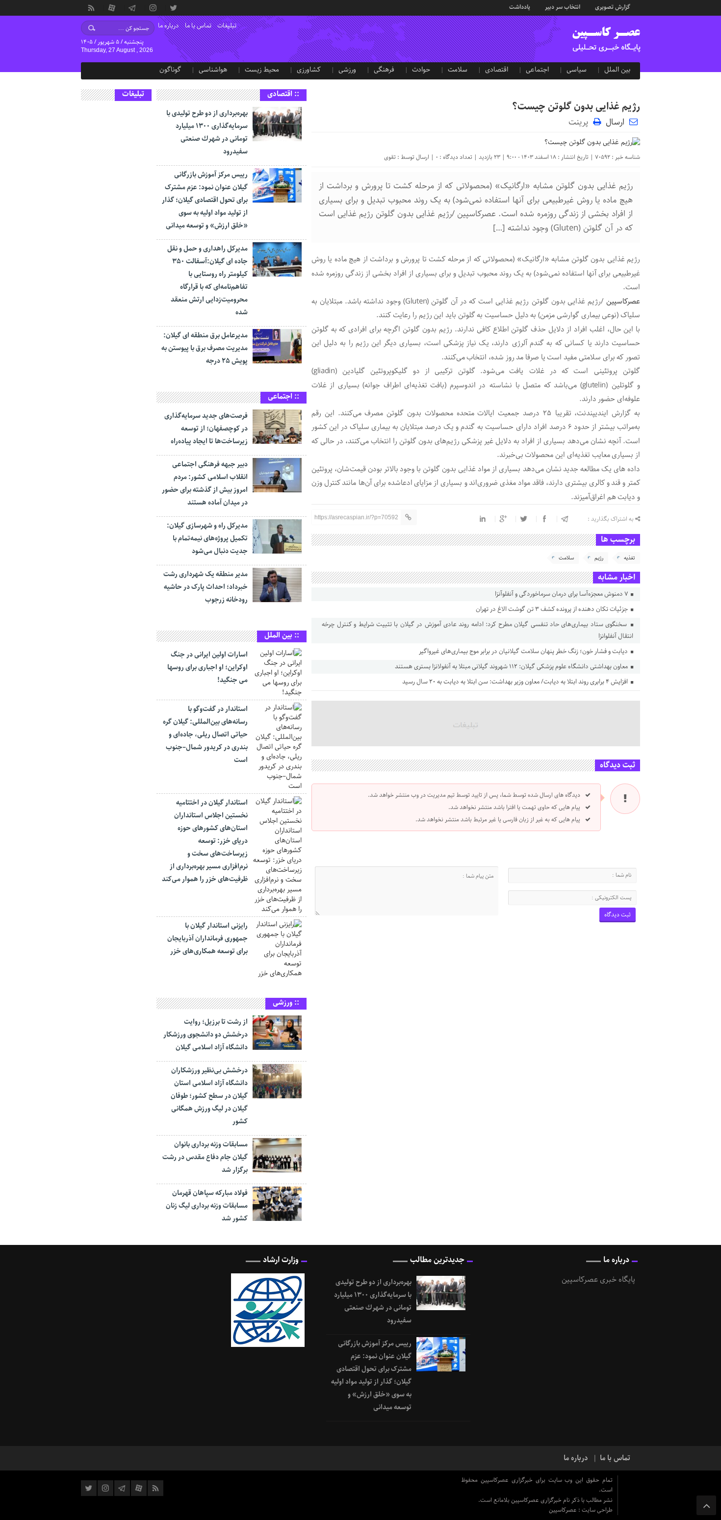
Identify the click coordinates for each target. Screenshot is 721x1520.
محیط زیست (262, 70)
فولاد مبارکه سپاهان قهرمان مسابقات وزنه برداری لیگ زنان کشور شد (207, 1205)
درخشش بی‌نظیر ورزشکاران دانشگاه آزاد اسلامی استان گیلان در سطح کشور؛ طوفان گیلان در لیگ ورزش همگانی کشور (209, 1095)
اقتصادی (496, 70)
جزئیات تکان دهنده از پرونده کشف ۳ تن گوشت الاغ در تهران (552, 609)
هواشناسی (213, 70)
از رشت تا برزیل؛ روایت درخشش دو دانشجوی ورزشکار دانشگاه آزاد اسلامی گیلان (205, 1034)
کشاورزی (309, 70)
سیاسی (576, 70)
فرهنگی (384, 70)
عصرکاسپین (623, 301)
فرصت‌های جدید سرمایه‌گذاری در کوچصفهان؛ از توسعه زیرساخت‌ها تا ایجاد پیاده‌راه (206, 428)
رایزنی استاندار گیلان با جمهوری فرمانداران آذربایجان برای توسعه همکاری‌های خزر (207, 938)
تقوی (390, 157)
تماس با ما (198, 25)
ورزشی (347, 70)
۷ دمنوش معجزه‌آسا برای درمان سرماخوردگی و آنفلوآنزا (562, 594)
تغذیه (629, 557)
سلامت (457, 70)
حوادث (421, 70)
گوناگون (170, 70)
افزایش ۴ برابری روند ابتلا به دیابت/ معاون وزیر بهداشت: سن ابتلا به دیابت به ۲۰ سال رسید (515, 681)
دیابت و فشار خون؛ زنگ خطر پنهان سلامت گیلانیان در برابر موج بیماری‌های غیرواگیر (524, 651)
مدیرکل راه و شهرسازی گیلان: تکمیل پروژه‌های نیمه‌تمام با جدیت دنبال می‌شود (207, 538)
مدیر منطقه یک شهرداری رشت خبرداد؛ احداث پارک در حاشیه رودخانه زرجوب (205, 587)
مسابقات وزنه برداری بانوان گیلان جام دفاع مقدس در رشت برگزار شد (205, 1157)
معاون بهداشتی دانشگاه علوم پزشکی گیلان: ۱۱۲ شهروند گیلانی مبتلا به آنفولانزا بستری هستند (512, 666)
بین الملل (617, 70)
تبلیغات (226, 25)
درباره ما (168, 25)
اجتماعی (537, 70)
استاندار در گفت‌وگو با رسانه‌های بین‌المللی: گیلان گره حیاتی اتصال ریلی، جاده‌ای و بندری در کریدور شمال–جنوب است (205, 734)
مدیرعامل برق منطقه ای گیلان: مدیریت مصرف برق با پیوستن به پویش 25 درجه (204, 348)
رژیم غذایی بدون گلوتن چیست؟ (576, 106)
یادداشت (519, 6)
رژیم (598, 557)
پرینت (580, 121)
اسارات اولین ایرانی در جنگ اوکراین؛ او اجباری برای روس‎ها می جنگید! (207, 667)
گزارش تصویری (612, 6)
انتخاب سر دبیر (562, 6)
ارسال (615, 122)
